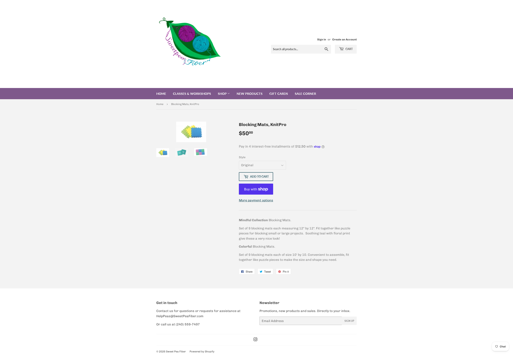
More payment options (256, 200)
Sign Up (349, 320)
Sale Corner (305, 93)
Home (161, 93)
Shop (222, 93)
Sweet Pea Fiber (176, 351)
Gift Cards (278, 93)
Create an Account (344, 39)
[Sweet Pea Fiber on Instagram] (255, 340)
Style (242, 157)
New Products (250, 93)
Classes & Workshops (192, 93)
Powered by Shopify (202, 351)
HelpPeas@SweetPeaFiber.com (179, 316)
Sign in (321, 39)
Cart (349, 49)
